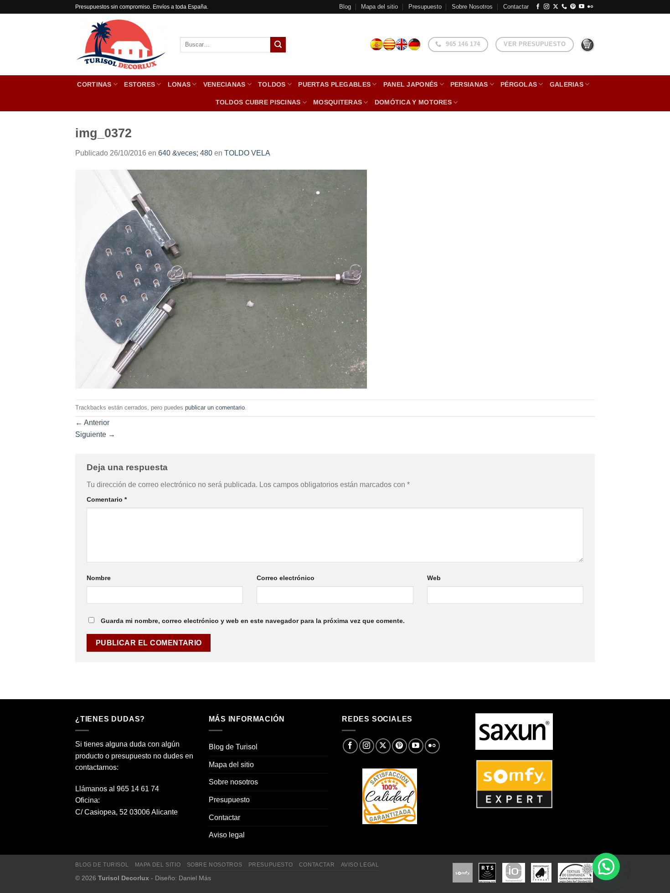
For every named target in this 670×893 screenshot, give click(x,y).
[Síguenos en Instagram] (546, 7)
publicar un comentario (215, 407)
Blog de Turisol (233, 747)
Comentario (107, 499)
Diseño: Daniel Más (183, 878)
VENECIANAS (224, 84)
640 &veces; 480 (185, 153)
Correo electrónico (285, 577)
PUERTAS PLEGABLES (334, 84)
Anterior (92, 422)
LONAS (179, 84)
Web (434, 577)
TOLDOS (272, 84)
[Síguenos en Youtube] (581, 7)
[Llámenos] (564, 7)
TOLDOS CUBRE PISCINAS (258, 102)
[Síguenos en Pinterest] (573, 7)
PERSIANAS (469, 84)
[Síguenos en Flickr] (590, 7)
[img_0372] (221, 279)
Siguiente (95, 434)
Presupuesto (425, 6)
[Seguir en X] (555, 7)
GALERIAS (566, 84)
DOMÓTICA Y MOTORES (413, 102)
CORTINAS (94, 84)
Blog (345, 6)
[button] (606, 866)
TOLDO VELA (247, 153)
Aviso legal (227, 835)
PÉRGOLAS (518, 84)
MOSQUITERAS (337, 102)
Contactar (516, 6)
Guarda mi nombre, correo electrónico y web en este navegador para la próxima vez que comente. (253, 620)
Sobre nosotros (233, 782)
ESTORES (139, 84)
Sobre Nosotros (472, 6)
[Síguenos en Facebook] (538, 7)
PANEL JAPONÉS (410, 84)
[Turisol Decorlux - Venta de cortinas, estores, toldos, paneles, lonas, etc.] (120, 44)
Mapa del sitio (379, 6)
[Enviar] (278, 44)
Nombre (99, 577)
